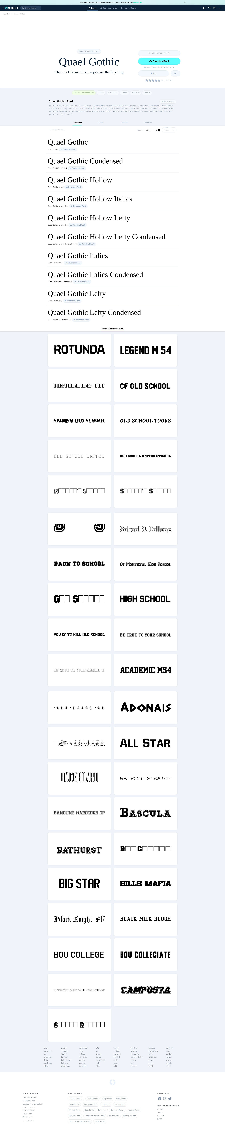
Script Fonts (107, 1099)
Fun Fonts (102, 1110)
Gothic (124, 93)
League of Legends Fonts (94, 1116)
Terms (159, 1112)
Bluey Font (27, 1114)
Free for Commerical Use (84, 93)
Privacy (160, 1109)
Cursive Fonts (92, 1099)
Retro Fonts (89, 1110)
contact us (137, 2)
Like (155, 73)
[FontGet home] (10, 8)
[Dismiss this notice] (185, 2)
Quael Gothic (99, 106)
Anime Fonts (114, 1116)
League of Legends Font (33, 1104)
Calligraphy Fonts (75, 1099)
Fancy (101, 93)
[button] (204, 8)
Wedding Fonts (133, 1110)
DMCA (159, 1119)
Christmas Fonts (117, 1110)
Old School (112, 93)
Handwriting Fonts (90, 1104)
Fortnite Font (28, 1120)
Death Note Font (29, 1097)
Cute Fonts (106, 1104)
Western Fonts (75, 1116)
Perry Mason (168, 101)
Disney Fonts (100, 1122)
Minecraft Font (29, 1101)
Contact (160, 1116)
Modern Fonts (120, 1104)
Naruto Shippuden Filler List (79, 1122)
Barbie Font (27, 1117)
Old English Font (129, 1116)
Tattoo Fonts (74, 1104)
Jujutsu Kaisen (29, 1110)
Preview (168, 127)
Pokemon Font (29, 1107)
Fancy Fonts (121, 1099)
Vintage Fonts (74, 1110)
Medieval (135, 93)
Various (147, 93)
